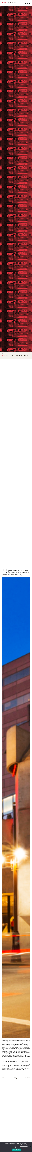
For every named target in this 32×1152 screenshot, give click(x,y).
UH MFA (26, 355)
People (12, 355)
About (3, 355)
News (11, 357)
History (7, 355)
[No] (30, 1146)
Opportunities (19, 355)
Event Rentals (5, 357)
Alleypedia (16, 357)
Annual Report (24, 357)
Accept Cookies (16, 1149)
